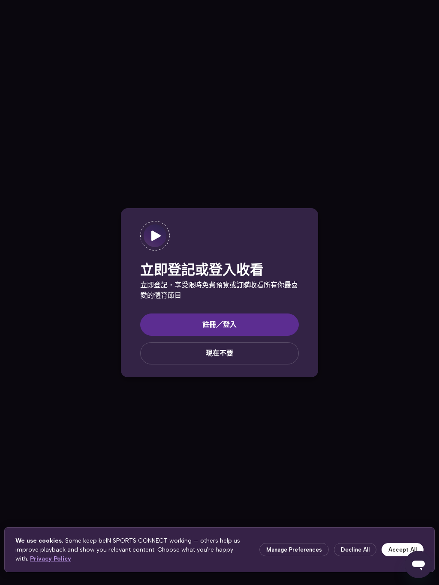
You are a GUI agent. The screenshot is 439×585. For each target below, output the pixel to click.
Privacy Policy (50, 558)
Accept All (402, 549)
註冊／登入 (219, 324)
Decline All (355, 549)
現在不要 (219, 353)
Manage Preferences (294, 549)
